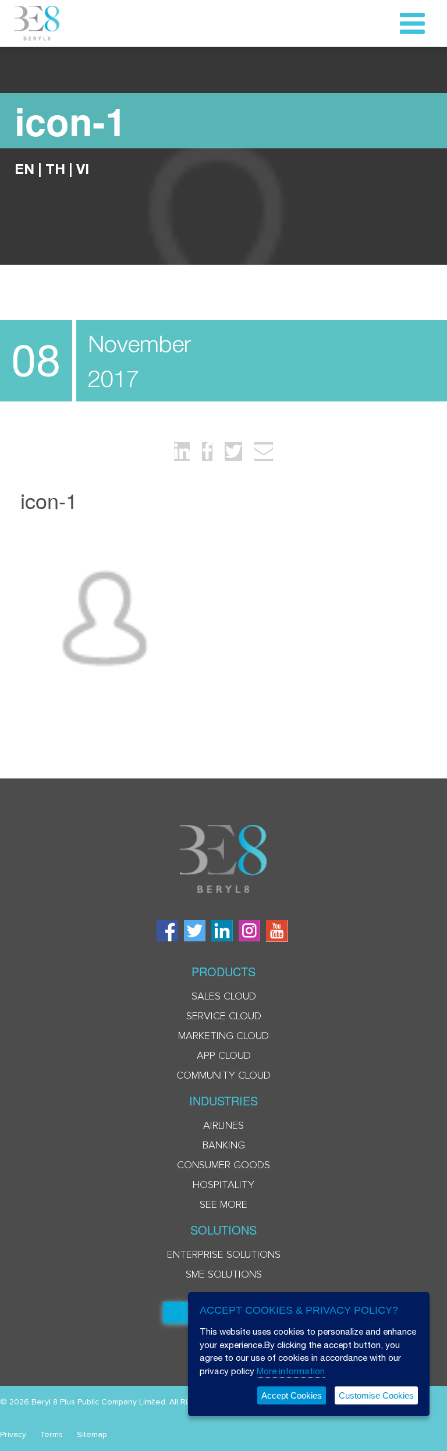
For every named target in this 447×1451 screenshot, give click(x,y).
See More (223, 1205)
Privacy (13, 1435)
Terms (51, 1435)
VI (82, 169)
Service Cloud (223, 1016)
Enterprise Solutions (224, 1255)
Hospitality (223, 1185)
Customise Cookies (376, 1395)
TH (55, 169)
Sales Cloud (223, 996)
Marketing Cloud (223, 1036)
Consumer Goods (223, 1165)
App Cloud (224, 1056)
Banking (224, 1145)
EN (24, 169)
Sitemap (92, 1435)
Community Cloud (223, 1076)
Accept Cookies (291, 1395)
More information (291, 1371)
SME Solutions (224, 1274)
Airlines (223, 1126)
